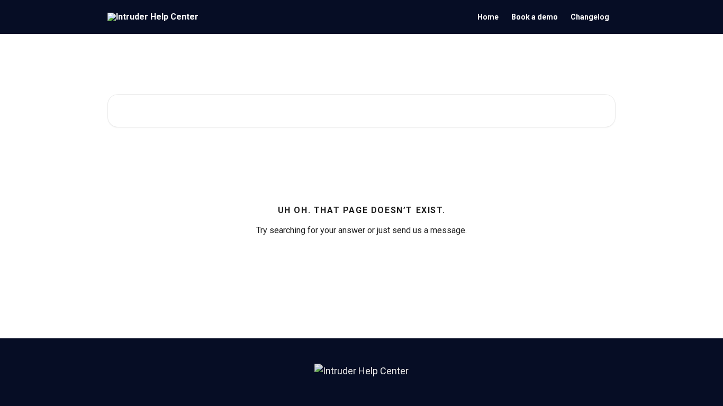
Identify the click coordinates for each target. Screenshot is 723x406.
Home (488, 17)
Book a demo (534, 17)
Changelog (590, 17)
